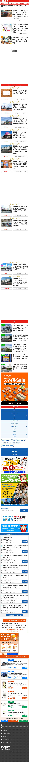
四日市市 (4, 443)
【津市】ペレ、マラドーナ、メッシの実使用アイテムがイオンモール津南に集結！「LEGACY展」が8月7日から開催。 (20, 282)
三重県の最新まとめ (6, 440)
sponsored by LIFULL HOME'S (18, 656)
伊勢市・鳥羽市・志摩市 (7, 445)
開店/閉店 (22, 3)
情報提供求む (5, 730)
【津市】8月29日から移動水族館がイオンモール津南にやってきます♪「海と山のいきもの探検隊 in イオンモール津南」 (20, 149)
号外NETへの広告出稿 (7, 733)
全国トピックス (4, 3)
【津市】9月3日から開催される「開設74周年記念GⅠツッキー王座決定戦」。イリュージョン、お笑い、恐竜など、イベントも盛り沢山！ (20, 348)
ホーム (4, 725)
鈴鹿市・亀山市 (11, 443)
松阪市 (18, 443)
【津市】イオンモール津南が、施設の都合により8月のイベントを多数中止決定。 (20, 92)
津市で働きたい (8, 534)
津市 (14, 440)
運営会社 (4, 727)
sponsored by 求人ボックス (19, 534)
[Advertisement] (14, 68)
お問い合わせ (5, 736)
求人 (17, 3)
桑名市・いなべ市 (21, 440)
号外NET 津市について (7, 742)
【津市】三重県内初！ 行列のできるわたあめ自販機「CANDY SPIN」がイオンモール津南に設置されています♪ (20, 165)
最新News (12, 3)
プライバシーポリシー (7, 739)
